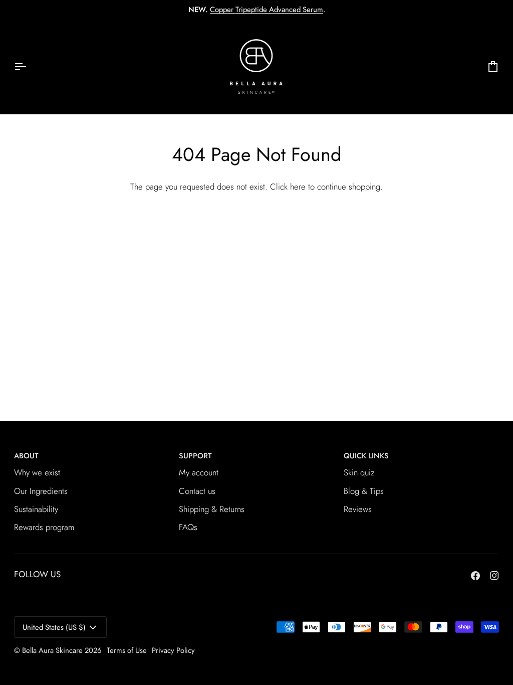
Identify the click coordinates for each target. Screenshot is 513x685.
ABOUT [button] (26, 455)
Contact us (197, 491)
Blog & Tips (364, 491)
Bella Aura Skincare (52, 650)
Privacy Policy (173, 650)
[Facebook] (475, 575)
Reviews (358, 509)
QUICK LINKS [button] (366, 455)
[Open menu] (29, 66)
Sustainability (36, 509)
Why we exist (37, 472)
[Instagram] (494, 575)
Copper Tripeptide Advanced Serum (266, 9)
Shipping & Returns (211, 509)
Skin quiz (359, 472)
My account (198, 472)
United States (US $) (54, 627)
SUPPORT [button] (195, 455)
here (298, 187)
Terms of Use (127, 650)
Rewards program (44, 527)
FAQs (188, 527)
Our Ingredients (41, 491)
